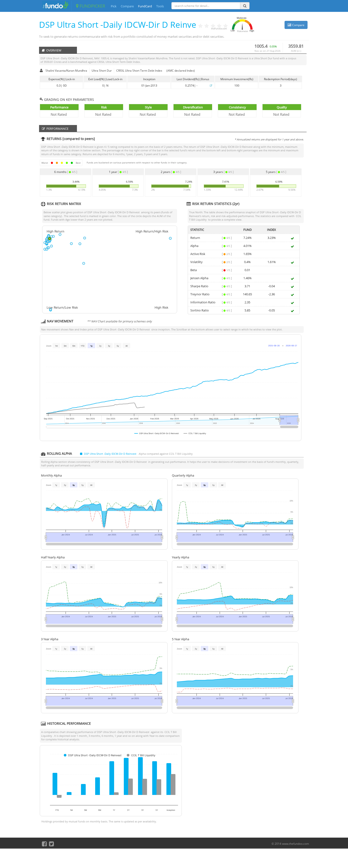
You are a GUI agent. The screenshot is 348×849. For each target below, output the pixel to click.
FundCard (145, 6)
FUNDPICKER (91, 6)
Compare (127, 6)
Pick (113, 6)
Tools (160, 6)
